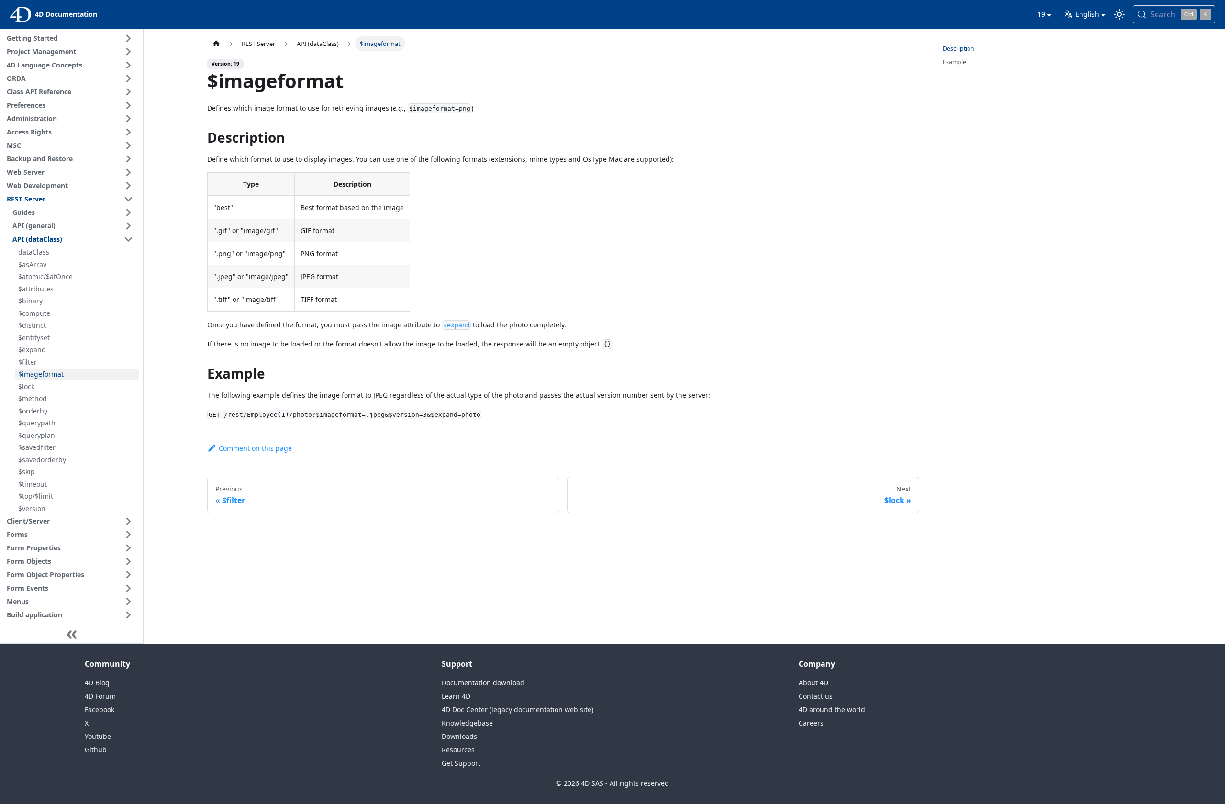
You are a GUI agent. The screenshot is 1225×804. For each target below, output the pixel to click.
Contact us (816, 696)
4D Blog (97, 682)
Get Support (461, 763)
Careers (811, 722)
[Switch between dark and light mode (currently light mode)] (1119, 14)
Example (954, 62)
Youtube (98, 736)
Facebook (99, 709)
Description (958, 49)
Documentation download (483, 682)
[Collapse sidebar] (72, 634)
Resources (458, 749)
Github (96, 749)
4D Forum (100, 696)
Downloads (459, 736)
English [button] (1087, 14)
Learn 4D (456, 696)
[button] (71, 38)
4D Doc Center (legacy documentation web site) (517, 709)
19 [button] (1041, 14)
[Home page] (216, 43)
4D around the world (832, 709)
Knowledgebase (467, 722)
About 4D (813, 682)
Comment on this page (255, 448)
